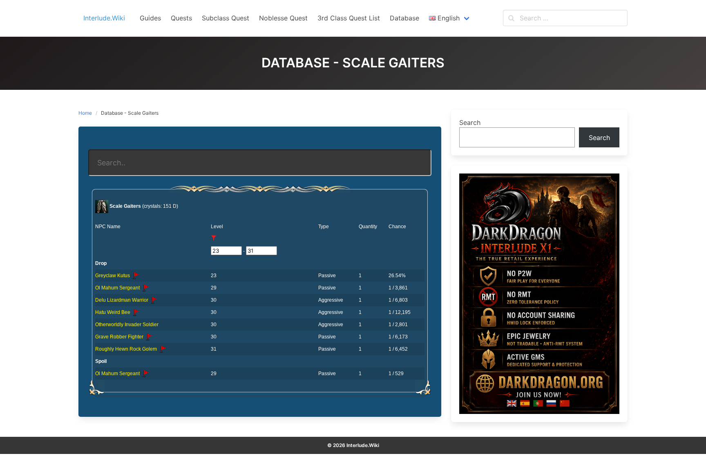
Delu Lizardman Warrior (122, 300)
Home (85, 113)
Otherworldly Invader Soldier (127, 324)
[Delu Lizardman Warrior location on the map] (154, 300)
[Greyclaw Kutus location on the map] (135, 275)
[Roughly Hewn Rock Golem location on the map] (162, 349)
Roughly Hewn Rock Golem (126, 349)
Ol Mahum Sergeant (118, 288)
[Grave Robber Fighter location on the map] (149, 337)
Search (469, 122)
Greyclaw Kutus (113, 275)
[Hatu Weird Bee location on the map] (136, 312)
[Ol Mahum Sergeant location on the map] (145, 288)
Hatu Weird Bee (113, 312)
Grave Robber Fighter (120, 337)
